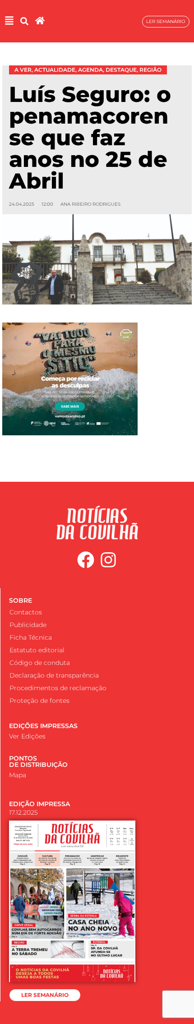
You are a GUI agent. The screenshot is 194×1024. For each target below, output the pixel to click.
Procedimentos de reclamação (57, 688)
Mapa (17, 775)
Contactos (25, 612)
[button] (24, 21)
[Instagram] (108, 560)
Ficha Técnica (30, 637)
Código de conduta (39, 663)
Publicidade (27, 625)
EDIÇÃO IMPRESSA (39, 804)
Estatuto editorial (37, 650)
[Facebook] (85, 560)
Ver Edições (27, 736)
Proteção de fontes (39, 701)
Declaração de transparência (54, 675)
